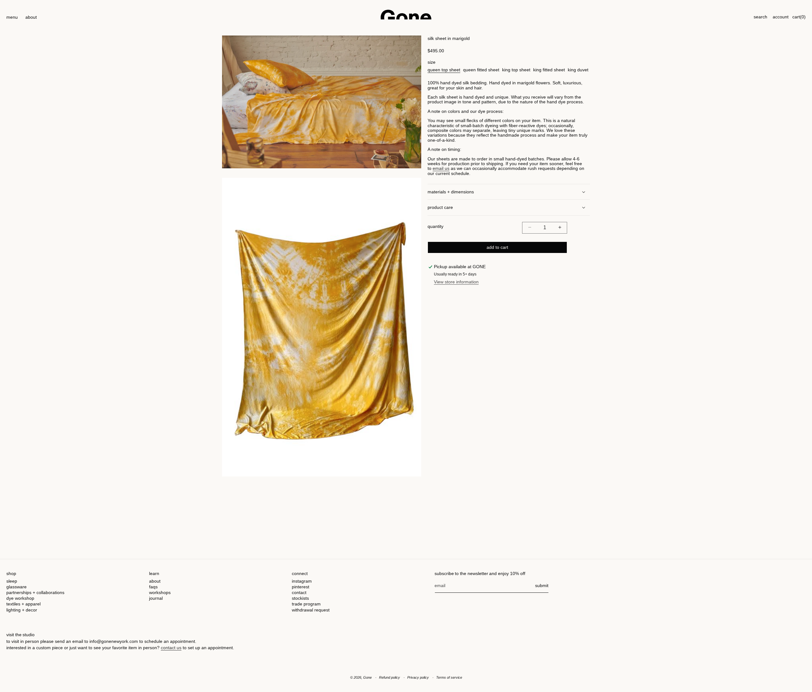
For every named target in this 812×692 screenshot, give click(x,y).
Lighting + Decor (21, 609)
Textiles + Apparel (23, 603)
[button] (12, 14)
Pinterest (300, 586)
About (154, 581)
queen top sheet (444, 69)
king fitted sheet (549, 69)
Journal (156, 598)
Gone (367, 677)
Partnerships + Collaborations (35, 592)
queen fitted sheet (481, 69)
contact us (171, 647)
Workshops (160, 592)
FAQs (153, 586)
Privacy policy (418, 677)
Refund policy (389, 677)
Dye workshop (20, 598)
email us (441, 168)
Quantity (435, 226)
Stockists (300, 598)
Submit (541, 585)
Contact (299, 592)
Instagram (302, 581)
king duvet (578, 69)
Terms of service (449, 677)
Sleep (11, 581)
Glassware (16, 586)
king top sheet (516, 69)
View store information (456, 281)
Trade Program (306, 603)
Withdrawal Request (311, 609)
